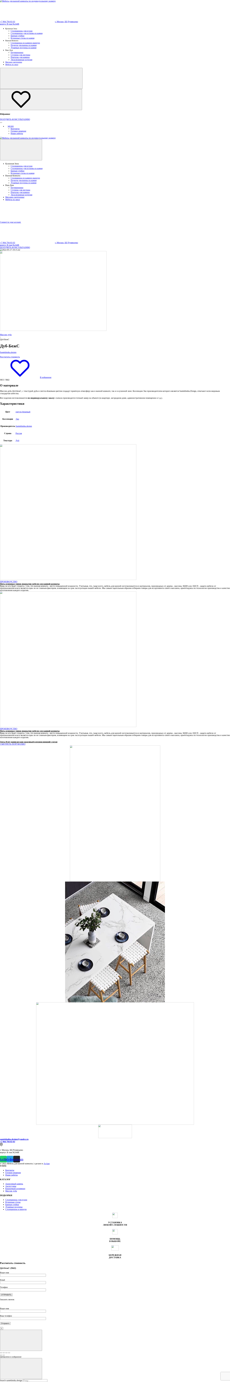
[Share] (4, 1352)
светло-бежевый (23, 412)
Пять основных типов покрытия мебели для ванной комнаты (30, 584)
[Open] (41, 99)
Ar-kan (47, 1163)
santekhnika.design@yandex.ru (14, 1139)
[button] (15, 119)
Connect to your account (10, 222)
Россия (19, 433)
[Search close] (21, 1368)
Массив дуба (6, 335)
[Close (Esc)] (1, 1352)
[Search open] (41, 78)
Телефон (4, 1287)
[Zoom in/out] (9, 1352)
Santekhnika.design (24, 426)
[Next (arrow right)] (4, 1355)
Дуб (17, 440)
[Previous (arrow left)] (1, 1355)
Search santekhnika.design (11, 1380)
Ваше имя (4, 1272)
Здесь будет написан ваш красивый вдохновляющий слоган (28, 742)
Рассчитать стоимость (10, 357)
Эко (17, 419)
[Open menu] (1, 122)
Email (2, 1280)
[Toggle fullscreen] (6, 1352)
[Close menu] (21, 149)
